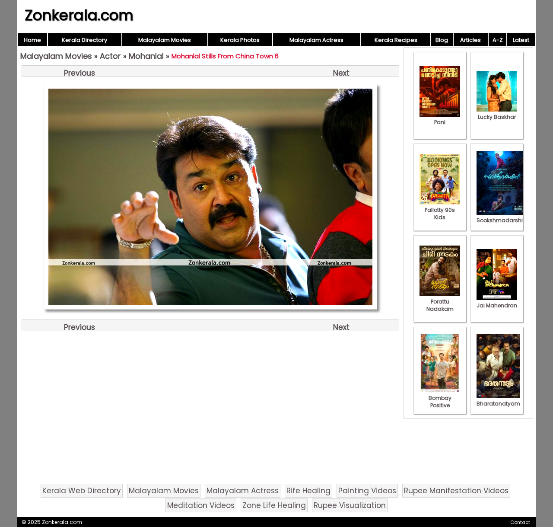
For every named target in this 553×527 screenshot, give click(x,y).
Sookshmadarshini (502, 220)
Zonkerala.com (79, 15)
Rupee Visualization (350, 505)
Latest (521, 40)
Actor (110, 56)
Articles (470, 40)
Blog (441, 40)
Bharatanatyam (498, 403)
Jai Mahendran (497, 305)
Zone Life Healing (274, 505)
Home (32, 40)
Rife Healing (308, 490)
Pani (439, 122)
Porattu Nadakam (440, 305)
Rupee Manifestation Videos (456, 490)
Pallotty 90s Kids (440, 213)
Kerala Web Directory (81, 490)
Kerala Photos (240, 40)
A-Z (498, 40)
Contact (520, 522)
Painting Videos (367, 490)
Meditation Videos (201, 505)
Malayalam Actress (316, 40)
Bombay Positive (440, 401)
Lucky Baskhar (497, 117)
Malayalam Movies (164, 40)
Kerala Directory (84, 40)
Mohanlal (146, 56)
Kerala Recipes (396, 40)
